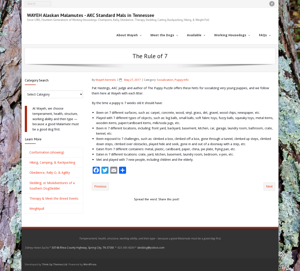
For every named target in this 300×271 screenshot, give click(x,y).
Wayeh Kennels (106, 80)
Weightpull (36, 208)
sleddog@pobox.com (150, 247)
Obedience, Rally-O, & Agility (49, 172)
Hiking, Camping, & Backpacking (52, 162)
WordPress (89, 264)
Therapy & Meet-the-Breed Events (53, 198)
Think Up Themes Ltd (54, 264)
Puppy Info (182, 80)
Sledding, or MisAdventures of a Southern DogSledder (52, 185)
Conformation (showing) (46, 152)
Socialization (165, 80)
